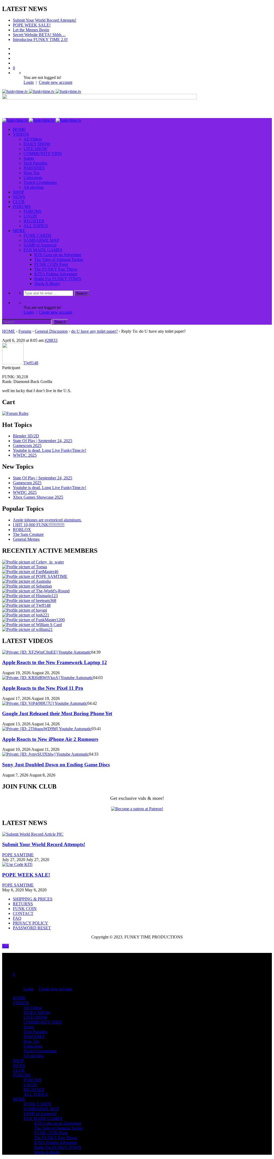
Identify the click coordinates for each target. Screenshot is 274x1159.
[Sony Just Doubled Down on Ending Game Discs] (45, 754)
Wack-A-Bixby (47, 283)
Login (29, 82)
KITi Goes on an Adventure (57, 254)
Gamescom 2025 (27, 445)
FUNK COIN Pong (51, 264)
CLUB (19, 201)
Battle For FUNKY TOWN (57, 279)
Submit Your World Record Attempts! (44, 20)
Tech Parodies (35, 163)
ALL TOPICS (36, 226)
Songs (29, 158)
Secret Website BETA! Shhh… (39, 34)
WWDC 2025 (25, 455)
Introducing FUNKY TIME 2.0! (40, 39)
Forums (24, 331)
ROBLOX (22, 529)
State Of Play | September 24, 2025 (42, 440)
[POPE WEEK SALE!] (17, 864)
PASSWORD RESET (32, 928)
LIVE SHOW (35, 148)
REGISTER (34, 221)
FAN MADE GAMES (43, 250)
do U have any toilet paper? (94, 331)
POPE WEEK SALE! (32, 25)
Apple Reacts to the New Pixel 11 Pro (42, 688)
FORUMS (22, 206)
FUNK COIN (25, 908)
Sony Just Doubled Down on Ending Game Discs (56, 764)
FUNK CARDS (37, 235)
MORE (19, 230)
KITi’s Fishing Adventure (55, 274)
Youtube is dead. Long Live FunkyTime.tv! (49, 450)
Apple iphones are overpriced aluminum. (47, 520)
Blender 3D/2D (26, 436)
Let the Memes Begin (31, 30)
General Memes (26, 539)
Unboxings (33, 177)
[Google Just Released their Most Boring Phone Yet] (44, 703)
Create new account (55, 82)
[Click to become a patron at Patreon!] (137, 808)
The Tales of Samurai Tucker (58, 259)
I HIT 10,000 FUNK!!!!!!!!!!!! (38, 524)
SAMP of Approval (40, 245)
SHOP (18, 192)
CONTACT (23, 913)
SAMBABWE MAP (41, 240)
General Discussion (51, 331)
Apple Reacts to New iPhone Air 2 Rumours (50, 739)
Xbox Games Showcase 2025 (38, 497)
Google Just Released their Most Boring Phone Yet (57, 713)
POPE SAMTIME (18, 855)
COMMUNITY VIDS (43, 153)
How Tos (31, 173)
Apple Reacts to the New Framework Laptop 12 (54, 662)
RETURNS (23, 904)
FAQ (17, 918)
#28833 (51, 340)
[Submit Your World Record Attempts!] (32, 834)
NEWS (19, 197)
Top (5, 946)
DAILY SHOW (37, 144)
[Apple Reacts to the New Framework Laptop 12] (46, 652)
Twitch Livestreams (40, 182)
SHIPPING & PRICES (32, 899)
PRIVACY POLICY (30, 923)
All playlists (34, 187)
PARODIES (34, 168)
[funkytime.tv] (41, 91)
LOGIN (30, 216)
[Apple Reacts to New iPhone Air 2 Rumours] (47, 728)
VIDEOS (21, 134)
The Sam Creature (28, 534)
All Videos (33, 139)
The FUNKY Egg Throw (56, 269)
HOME (19, 129)
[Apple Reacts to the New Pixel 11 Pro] (47, 677)
